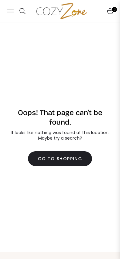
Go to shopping (60, 159)
